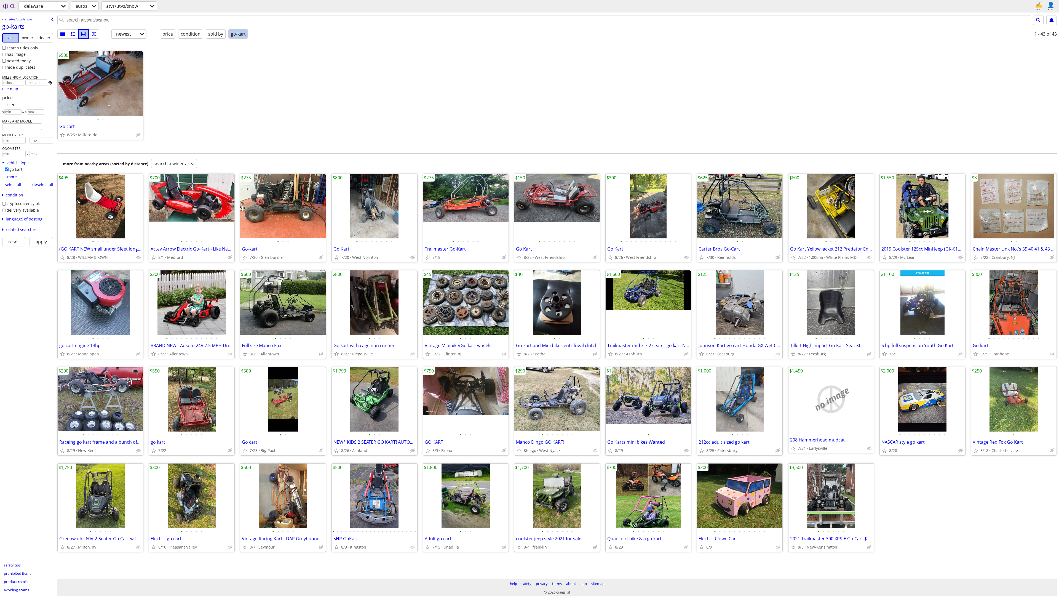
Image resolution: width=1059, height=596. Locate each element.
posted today (19, 60)
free (11, 105)
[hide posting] (138, 135)
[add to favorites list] (62, 135)
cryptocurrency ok (23, 203)
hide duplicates (21, 67)
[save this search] (1051, 20)
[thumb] (73, 34)
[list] (62, 34)
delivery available (23, 210)
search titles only (22, 47)
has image (16, 54)
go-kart (15, 169)
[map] (94, 34)
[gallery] (83, 34)
